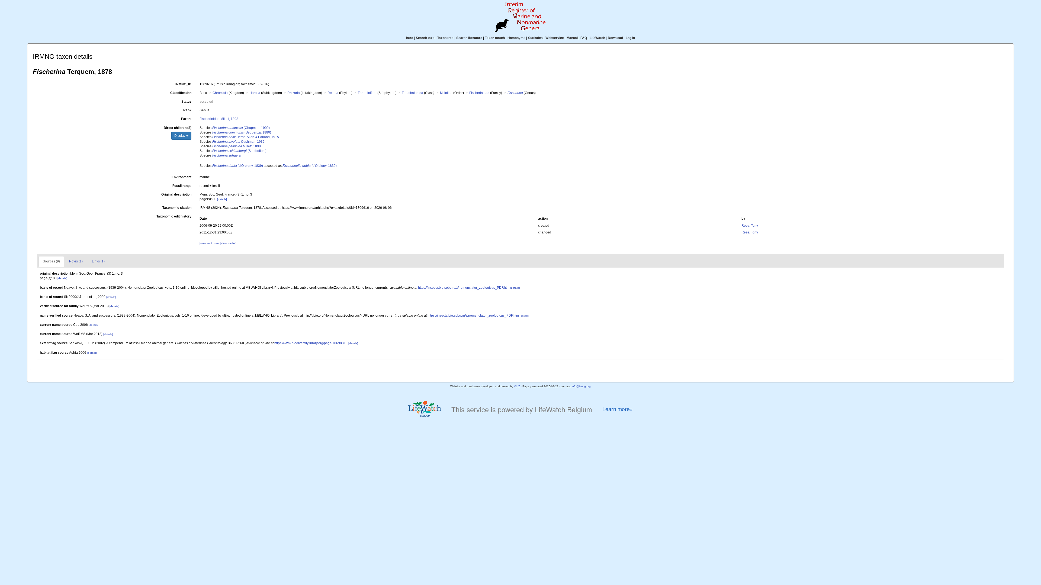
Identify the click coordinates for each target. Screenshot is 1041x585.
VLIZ (517, 386)
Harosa (254, 93)
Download (615, 38)
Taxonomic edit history (173, 216)
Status (186, 101)
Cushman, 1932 (238, 142)
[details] (222, 199)
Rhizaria (293, 93)
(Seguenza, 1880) (241, 132)
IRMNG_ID (183, 84)
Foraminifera (367, 93)
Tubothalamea (412, 93)
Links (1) (98, 261)
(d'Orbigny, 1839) (237, 166)
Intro (409, 38)
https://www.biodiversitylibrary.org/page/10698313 (311, 343)
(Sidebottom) (239, 151)
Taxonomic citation (176, 208)
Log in (630, 38)
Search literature (469, 38)
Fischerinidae (479, 93)
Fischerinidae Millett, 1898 (219, 119)
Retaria (332, 93)
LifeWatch (597, 38)
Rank (187, 110)
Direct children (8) (177, 128)
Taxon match (495, 38)
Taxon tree (445, 38)
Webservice (554, 38)
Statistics (535, 38)
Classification (180, 93)
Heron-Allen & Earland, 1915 (245, 137)
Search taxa (425, 38)
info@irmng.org (581, 386)
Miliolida (446, 93)
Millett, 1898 (236, 146)
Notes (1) (76, 261)
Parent (186, 119)
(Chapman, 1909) (241, 128)
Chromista (220, 93)
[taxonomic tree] (210, 243)
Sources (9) (51, 261)
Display (180, 136)
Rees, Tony (749, 225)
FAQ (583, 38)
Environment (181, 177)
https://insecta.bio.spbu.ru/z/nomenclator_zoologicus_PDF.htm (463, 288)
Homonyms (516, 38)
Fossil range (181, 186)
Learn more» (617, 409)
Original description (176, 194)
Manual (572, 38)
